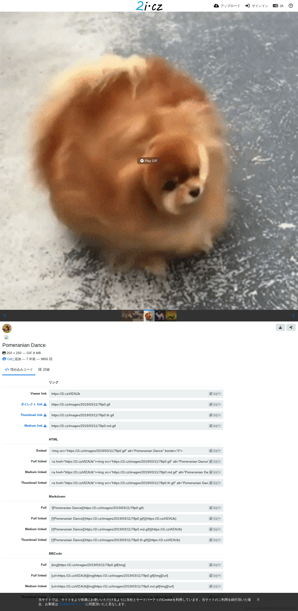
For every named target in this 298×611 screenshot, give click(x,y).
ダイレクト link (31, 404)
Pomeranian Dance (24, 345)
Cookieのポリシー (71, 604)
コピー (216, 393)
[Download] (280, 327)
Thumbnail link (31, 415)
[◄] (4, 315)
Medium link (33, 425)
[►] (293, 315)
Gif (9, 359)
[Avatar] (7, 328)
